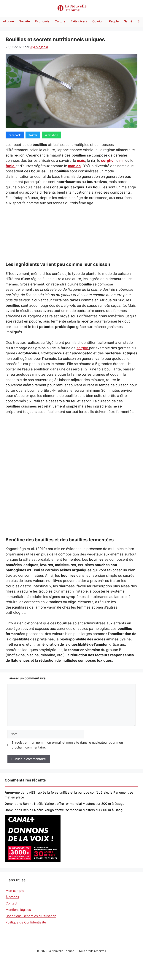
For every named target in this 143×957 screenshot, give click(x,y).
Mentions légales (18, 910)
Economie (42, 21)
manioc (74, 166)
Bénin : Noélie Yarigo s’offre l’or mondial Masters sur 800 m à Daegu (73, 804)
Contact (11, 903)
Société (24, 21)
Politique (7, 21)
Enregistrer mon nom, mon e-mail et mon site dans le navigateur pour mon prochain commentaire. (67, 745)
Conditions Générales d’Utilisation (31, 916)
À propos (12, 897)
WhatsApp (51, 135)
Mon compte (15, 891)
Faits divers (79, 21)
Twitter (32, 135)
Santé (128, 21)
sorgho (107, 160)
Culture (60, 21)
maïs (81, 160)
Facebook (15, 135)
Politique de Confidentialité (26, 922)
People (114, 21)
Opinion (98, 21)
